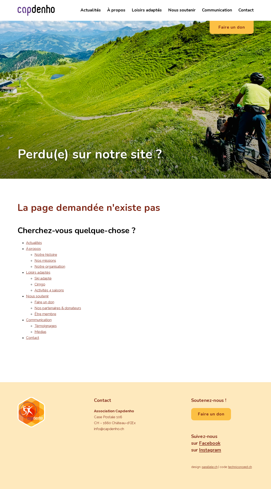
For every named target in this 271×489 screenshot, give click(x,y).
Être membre (45, 314)
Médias (40, 332)
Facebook (209, 443)
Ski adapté (43, 278)
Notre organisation (50, 266)
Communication (217, 10)
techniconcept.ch (240, 467)
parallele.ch (210, 467)
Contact (246, 10)
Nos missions (45, 260)
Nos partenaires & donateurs (58, 308)
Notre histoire (46, 254)
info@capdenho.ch (109, 429)
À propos (116, 10)
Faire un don (44, 302)
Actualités (90, 10)
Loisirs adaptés (147, 10)
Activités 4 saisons (49, 290)
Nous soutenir (182, 10)
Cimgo (40, 284)
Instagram (210, 450)
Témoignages (46, 326)
